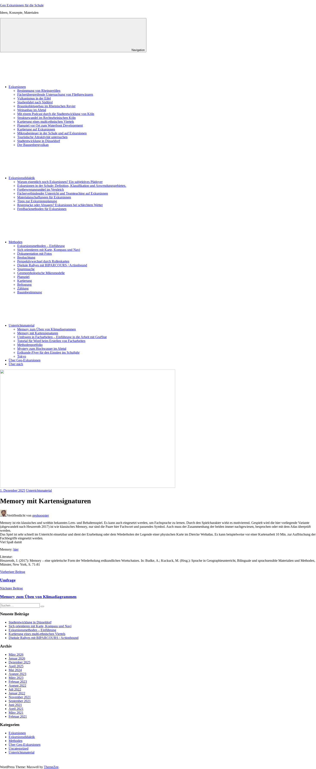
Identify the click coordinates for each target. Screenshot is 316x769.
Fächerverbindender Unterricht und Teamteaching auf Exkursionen (62, 193)
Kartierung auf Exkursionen (36, 129)
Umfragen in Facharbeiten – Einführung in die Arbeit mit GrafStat (62, 337)
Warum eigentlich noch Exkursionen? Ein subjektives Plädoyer (60, 182)
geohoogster (40, 515)
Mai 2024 (15, 670)
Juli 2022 (15, 689)
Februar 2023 (18, 681)
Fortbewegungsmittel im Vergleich (40, 189)
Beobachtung (26, 257)
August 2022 (17, 685)
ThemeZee (51, 767)
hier (15, 549)
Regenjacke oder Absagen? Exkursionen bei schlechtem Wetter (60, 205)
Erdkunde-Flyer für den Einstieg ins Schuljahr (48, 352)
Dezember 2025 (19, 662)
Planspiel (23, 277)
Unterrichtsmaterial (21, 325)
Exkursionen (17, 87)
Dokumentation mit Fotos (34, 253)
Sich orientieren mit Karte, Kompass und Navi (48, 250)
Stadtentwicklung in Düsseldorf (38, 141)
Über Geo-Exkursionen (24, 360)
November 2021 (20, 697)
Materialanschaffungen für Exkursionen (44, 197)
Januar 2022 (17, 693)
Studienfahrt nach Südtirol (35, 102)
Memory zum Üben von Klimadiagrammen (46, 329)
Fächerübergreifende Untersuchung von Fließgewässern (55, 94)
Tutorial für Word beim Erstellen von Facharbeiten (51, 341)
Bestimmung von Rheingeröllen (38, 90)
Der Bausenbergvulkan (33, 145)
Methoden (15, 242)
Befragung (24, 284)
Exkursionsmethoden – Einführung (41, 246)
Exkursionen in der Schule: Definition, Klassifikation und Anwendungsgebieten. (71, 185)
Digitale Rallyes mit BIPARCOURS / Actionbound (52, 265)
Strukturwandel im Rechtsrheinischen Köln (46, 118)
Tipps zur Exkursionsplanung (37, 201)
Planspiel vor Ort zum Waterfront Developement (50, 125)
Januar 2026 (17, 658)
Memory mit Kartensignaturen (37, 333)
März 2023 (16, 678)
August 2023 (17, 674)
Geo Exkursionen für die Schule (22, 5)
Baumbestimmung (29, 292)
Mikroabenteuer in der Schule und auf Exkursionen (52, 133)
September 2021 (20, 701)
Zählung (23, 288)
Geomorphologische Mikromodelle (41, 273)
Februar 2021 (18, 716)
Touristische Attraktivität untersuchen (42, 137)
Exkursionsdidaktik (22, 178)
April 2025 (16, 666)
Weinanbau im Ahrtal (31, 110)
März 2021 (16, 712)
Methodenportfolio (30, 345)
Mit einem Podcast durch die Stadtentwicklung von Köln (55, 114)
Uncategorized (18, 748)
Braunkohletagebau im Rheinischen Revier (46, 106)
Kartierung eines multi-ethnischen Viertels (45, 121)
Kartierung (24, 280)
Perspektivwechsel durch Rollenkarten (43, 261)
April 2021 (16, 709)
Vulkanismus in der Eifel (34, 98)
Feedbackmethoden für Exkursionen (41, 209)
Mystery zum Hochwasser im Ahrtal (41, 348)
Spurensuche (26, 269)
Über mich (16, 364)
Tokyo (21, 356)
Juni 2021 (15, 705)
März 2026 (16, 654)
